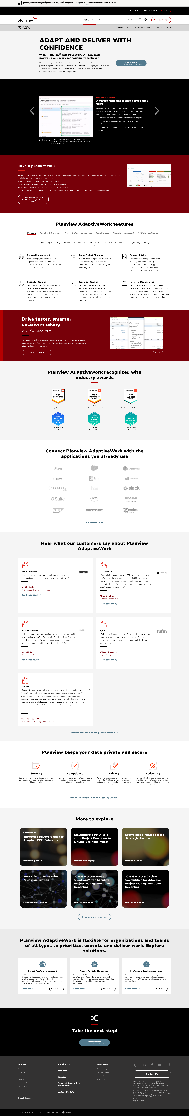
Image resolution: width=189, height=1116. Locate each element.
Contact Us (152, 1074)
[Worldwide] (145, 19)
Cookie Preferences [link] (52, 1112)
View (159, 353)
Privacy (40, 1112)
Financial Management (123, 233)
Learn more (27, 989)
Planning (31, 233)
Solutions (88, 20)
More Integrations (93, 522)
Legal (33, 1112)
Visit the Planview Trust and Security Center (93, 798)
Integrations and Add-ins (143, 28)
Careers (20, 1076)
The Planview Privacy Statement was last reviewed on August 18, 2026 (151, 1100)
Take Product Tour (35, 200)
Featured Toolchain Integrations (67, 1084)
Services (61, 1077)
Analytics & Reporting (50, 233)
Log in (165, 11)
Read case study (31, 595)
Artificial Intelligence (148, 233)
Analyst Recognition (103, 1069)
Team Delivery (102, 233)
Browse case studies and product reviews (93, 733)
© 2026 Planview (24, 1112)
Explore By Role (65, 1092)
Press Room (101, 1090)
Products (62, 1070)
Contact (131, 20)
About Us (118, 20)
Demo (129, 28)
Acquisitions (24, 1098)
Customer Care (149, 11)
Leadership (21, 1072)
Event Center (101, 1083)
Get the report (85, 4)
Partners (133, 11)
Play (45, 140)
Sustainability (22, 1086)
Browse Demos (161, 20)
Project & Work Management (78, 233)
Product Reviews (102, 1076)
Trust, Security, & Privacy (26, 1083)
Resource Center (102, 1079)
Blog (98, 1086)
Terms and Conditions (163, 28)
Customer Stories (103, 1072)
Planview (27, 20)
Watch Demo (133, 63)
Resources (103, 20)
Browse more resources (94, 917)
